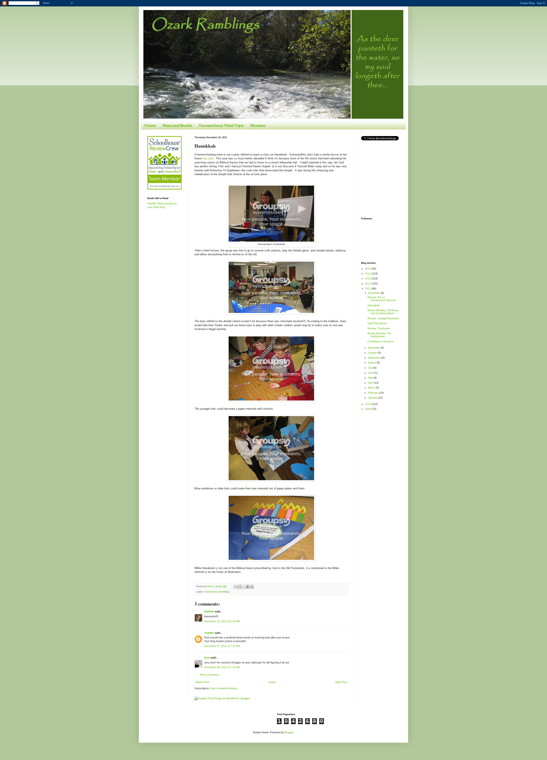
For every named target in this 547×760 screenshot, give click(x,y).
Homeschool (210, 591)
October (373, 352)
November (374, 347)
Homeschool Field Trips (221, 125)
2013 (368, 278)
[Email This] (236, 587)
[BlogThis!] (240, 587)
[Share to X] (244, 587)
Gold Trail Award (377, 323)
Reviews (258, 125)
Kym (207, 657)
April (371, 382)
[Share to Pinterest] (252, 587)
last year (208, 158)
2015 (368, 268)
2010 (368, 404)
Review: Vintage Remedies (383, 318)
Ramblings (224, 591)
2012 (368, 283)
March (372, 387)
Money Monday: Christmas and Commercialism (383, 312)
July (370, 367)
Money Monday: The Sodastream (379, 335)
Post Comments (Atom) (223, 688)
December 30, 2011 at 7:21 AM (222, 667)
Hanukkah (373, 305)
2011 (368, 288)
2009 (368, 409)
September (374, 357)
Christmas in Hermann (381, 341)
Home (150, 125)
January (373, 397)
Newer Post (202, 682)
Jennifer (209, 632)
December (374, 293)
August (372, 362)
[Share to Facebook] (248, 587)
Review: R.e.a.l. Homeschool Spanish (382, 299)
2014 (368, 273)
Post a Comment (209, 674)
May (370, 377)
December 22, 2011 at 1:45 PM (222, 621)
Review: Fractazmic (379, 328)
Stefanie (209, 611)
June (371, 372)
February (373, 392)
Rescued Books (177, 125)
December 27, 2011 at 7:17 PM (222, 646)
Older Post (341, 682)
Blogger (289, 732)
